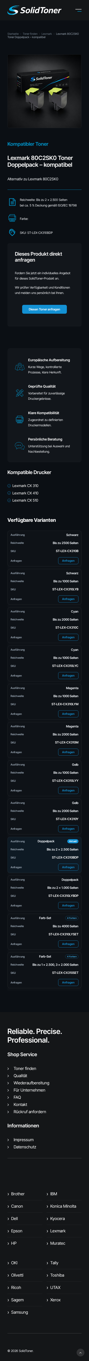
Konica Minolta (61, 1206)
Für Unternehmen (29, 1090)
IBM (52, 1194)
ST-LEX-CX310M (66, 742)
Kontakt (20, 1104)
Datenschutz (25, 1146)
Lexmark (47, 33)
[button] (81, 10)
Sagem (15, 1300)
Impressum (24, 1139)
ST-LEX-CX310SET (65, 973)
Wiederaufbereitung (31, 1082)
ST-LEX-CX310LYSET (63, 934)
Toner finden (30, 33)
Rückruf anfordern (30, 1111)
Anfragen (68, 560)
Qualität (20, 1075)
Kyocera (56, 1218)
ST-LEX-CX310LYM (65, 704)
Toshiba (55, 1275)
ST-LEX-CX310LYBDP (63, 896)
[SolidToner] (34, 10)
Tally (52, 1263)
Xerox (54, 1300)
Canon (15, 1206)
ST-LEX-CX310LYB (65, 589)
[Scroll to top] (80, 1352)
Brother (16, 1194)
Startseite (13, 33)
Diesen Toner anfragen (44, 309)
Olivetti (15, 1275)
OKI (12, 1263)
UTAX (53, 1287)
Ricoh (14, 1287)
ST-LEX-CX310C (66, 627)
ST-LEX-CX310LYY (65, 781)
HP (12, 1243)
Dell (12, 1218)
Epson (14, 1231)
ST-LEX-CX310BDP (65, 857)
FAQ (17, 1097)
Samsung (17, 1312)
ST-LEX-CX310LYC (65, 666)
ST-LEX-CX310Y (67, 819)
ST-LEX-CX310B (67, 551)
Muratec (56, 1243)
